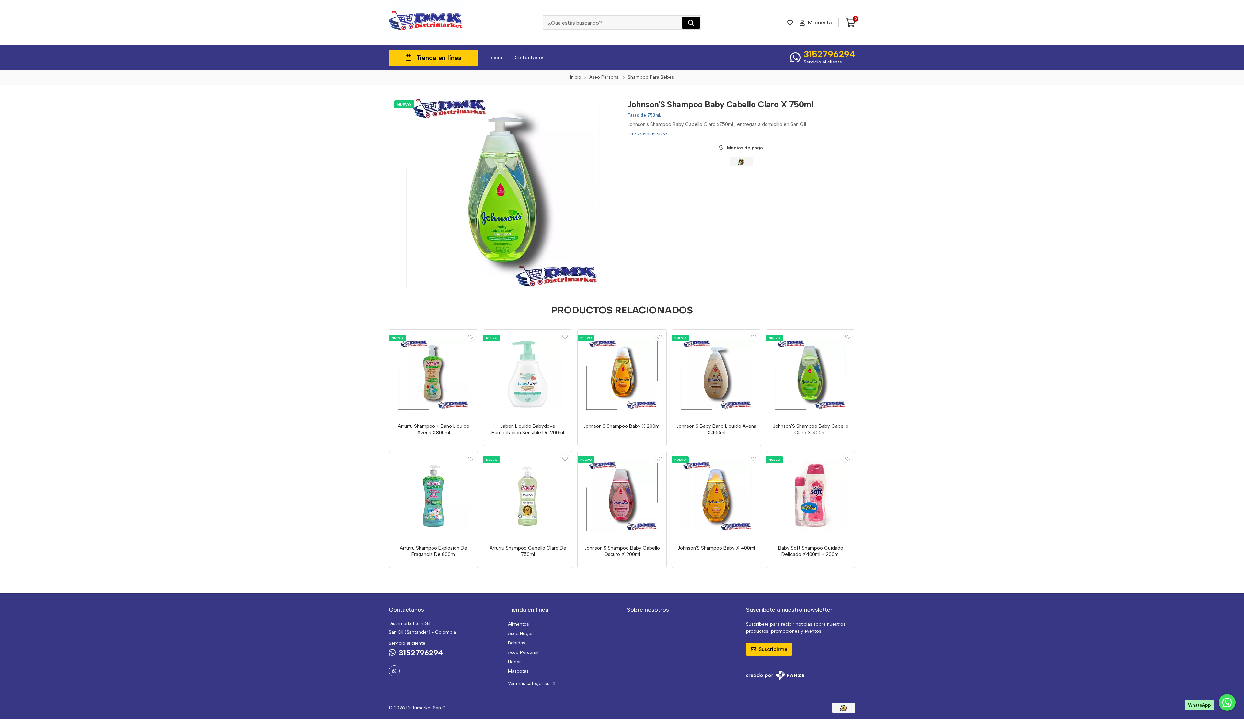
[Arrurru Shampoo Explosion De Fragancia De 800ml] (433, 495)
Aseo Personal (523, 652)
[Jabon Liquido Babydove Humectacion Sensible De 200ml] (527, 374)
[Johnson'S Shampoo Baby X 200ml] (622, 374)
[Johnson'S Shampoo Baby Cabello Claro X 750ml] (503, 192)
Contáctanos (528, 57)
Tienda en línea (439, 58)
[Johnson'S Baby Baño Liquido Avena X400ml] (716, 374)
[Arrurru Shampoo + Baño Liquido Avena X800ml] (433, 374)
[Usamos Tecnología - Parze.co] (775, 675)
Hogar (514, 662)
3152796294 (829, 54)
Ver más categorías (529, 683)
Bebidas (516, 643)
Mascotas (518, 671)
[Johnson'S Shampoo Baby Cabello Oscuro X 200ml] (622, 495)
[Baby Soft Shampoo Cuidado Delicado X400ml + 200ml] (810, 495)
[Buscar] (691, 23)
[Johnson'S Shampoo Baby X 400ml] (716, 495)
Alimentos (518, 624)
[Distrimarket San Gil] (426, 22)
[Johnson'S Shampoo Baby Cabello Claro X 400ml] (810, 374)
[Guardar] (471, 337)
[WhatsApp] (394, 670)
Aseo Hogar (520, 633)
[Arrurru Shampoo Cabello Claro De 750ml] (527, 495)
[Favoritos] (790, 23)
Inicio (496, 57)
